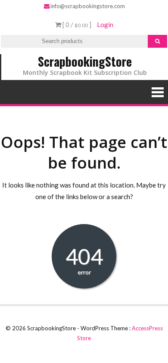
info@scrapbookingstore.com (87, 6)
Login (105, 24)
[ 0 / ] (76, 24)
